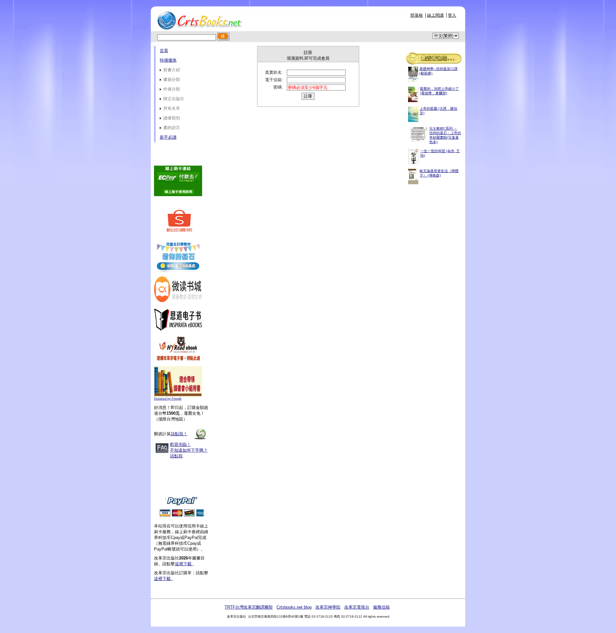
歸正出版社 (173, 98)
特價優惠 (168, 60)
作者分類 (171, 89)
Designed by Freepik (168, 398)
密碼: (278, 87)
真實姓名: (274, 72)
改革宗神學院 (327, 607)
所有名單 (171, 108)
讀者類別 (171, 118)
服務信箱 (381, 607)
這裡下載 (184, 563)
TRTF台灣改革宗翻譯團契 (249, 607)
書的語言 (171, 127)
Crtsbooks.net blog (294, 607)
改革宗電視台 (356, 607)
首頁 (164, 50)
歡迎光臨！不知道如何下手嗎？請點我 (189, 450)
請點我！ (179, 433)
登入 (452, 15)
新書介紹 (171, 69)
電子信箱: (274, 79)
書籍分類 (171, 79)
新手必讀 (168, 137)
